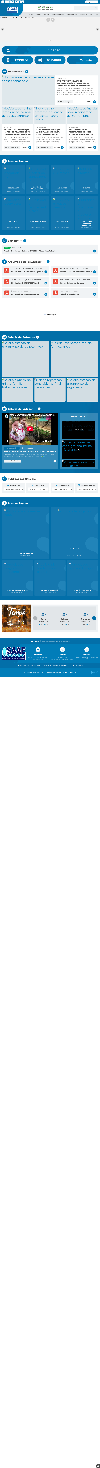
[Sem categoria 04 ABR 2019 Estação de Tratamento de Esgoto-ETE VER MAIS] (82, 390)
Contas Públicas (88, 485)
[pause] (53, 20)
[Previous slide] (2, 29)
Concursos (15, 485)
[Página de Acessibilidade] (22, 1)
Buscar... (71, 8)
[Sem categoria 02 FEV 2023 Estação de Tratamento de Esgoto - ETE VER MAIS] (25, 359)
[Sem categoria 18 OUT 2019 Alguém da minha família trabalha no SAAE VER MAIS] (17, 390)
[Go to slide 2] (49, 40)
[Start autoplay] (48, 20)
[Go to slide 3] (50, 40)
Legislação (64, 485)
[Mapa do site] (19, 1)
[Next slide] (97, 29)
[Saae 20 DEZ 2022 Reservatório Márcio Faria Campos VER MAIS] (74, 359)
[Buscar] (96, 8)
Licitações (39, 485)
